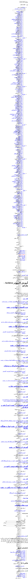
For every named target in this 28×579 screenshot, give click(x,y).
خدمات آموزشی (10, 331)
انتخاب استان (22, 1)
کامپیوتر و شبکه (10, 312)
